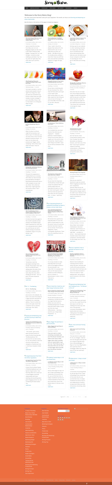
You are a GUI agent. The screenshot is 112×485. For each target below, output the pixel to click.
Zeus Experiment (29, 473)
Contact (73, 480)
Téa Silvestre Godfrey (31, 42)
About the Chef (31, 480)
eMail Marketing (29, 430)
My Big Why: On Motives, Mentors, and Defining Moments (34, 168)
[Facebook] (59, 418)
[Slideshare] (67, 418)
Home (25, 480)
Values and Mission (40, 480)
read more (28, 62)
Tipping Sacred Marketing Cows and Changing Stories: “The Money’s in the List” (78, 291)
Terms (56, 480)
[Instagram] (59, 420)
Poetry (27, 449)
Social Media (28, 456)
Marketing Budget (29, 439)
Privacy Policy (62, 480)
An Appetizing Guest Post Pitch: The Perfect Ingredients (33, 361)
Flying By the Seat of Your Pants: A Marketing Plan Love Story (56, 82)
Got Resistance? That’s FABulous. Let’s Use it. (56, 124)
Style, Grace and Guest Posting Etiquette (77, 329)
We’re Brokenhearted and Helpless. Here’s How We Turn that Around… (33, 255)
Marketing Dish (29, 442)
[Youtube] (61, 420)
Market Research (29, 437)
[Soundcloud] (63, 420)
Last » (86, 396)
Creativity (27, 428)
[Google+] (61, 418)
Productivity (28, 44)
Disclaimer (68, 480)
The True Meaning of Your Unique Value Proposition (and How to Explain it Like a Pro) (33, 212)
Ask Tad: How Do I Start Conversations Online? (75, 129)
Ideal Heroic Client (29, 435)
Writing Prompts (78, 176)
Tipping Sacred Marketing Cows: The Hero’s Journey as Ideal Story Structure (34, 323)
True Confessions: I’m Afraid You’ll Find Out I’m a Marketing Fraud (55, 39)
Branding (27, 129)
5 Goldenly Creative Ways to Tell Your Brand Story (55, 362)
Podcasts (27, 446)
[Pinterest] (69, 418)
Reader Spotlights (29, 453)
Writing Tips (28, 365)
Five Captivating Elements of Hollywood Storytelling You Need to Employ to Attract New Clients (55, 211)
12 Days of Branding (52, 366)
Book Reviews (28, 417)
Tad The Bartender (74, 131)
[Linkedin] (65, 418)
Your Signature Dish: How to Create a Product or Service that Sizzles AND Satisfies (78, 218)
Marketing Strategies (29, 87)
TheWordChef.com (49, 480)
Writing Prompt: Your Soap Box (77, 172)
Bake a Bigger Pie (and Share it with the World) (55, 327)
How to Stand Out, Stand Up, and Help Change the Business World (56, 291)
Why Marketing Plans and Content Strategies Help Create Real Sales (33, 82)
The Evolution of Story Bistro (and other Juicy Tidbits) (55, 174)
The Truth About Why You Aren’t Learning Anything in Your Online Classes (34, 39)
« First (67, 396)
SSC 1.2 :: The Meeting (31, 289)
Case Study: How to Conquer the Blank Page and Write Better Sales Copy (78, 39)
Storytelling (28, 172)
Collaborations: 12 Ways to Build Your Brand (77, 363)
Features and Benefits (30, 432)
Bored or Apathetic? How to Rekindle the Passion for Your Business (77, 255)
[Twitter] (63, 418)
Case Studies (72, 44)
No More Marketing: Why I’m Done (33, 125)
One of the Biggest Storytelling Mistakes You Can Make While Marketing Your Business (55, 255)
